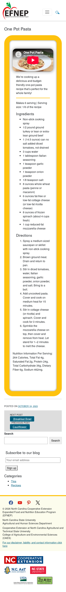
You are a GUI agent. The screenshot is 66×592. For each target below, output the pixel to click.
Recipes (16, 485)
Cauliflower (20, 427)
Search (8, 433)
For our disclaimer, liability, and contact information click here (32, 544)
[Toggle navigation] (47, 12)
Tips (13, 481)
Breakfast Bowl (22, 419)
